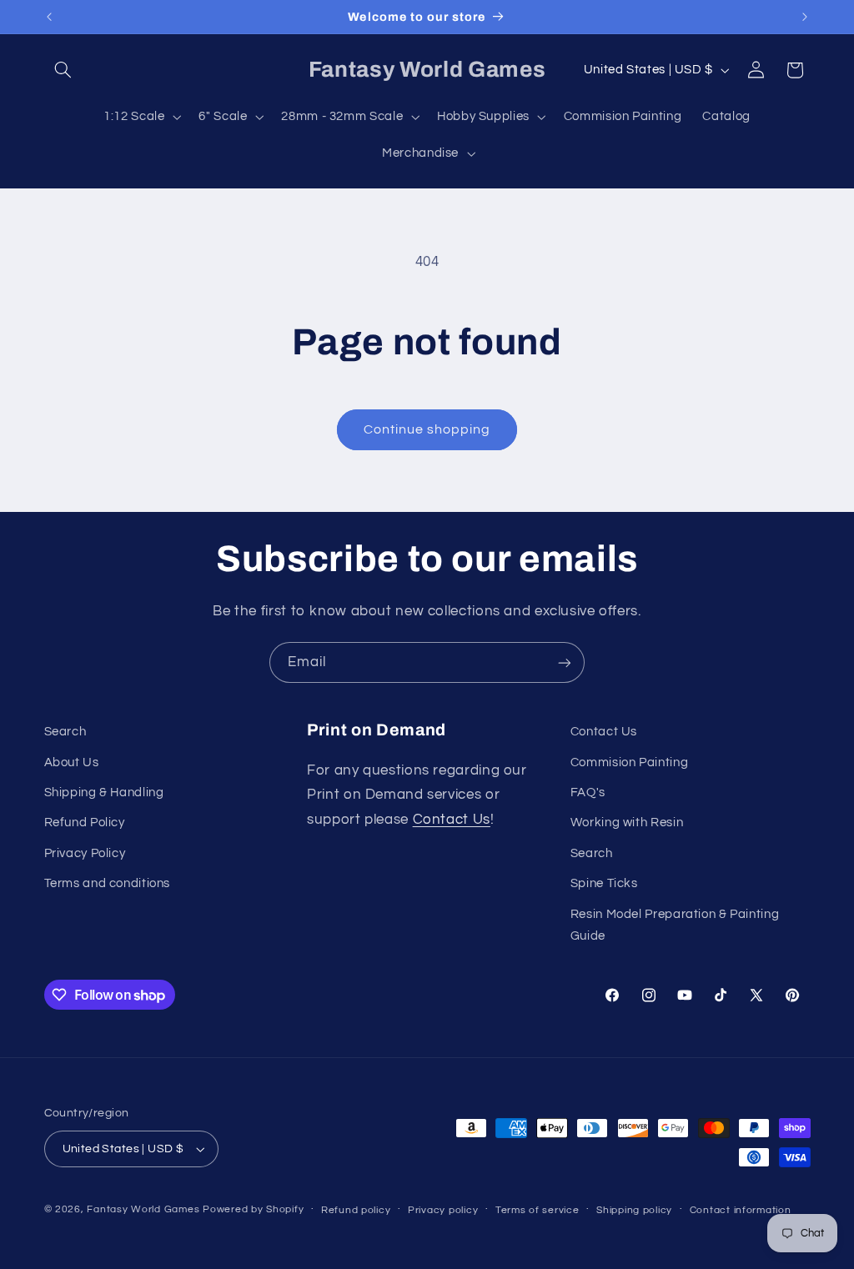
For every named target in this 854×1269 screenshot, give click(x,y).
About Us (71, 762)
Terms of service (537, 1210)
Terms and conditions (107, 883)
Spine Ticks (604, 883)
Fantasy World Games (143, 1209)
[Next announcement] (804, 16)
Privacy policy (443, 1210)
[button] (63, 70)
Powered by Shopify (253, 1209)
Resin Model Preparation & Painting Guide (674, 925)
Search (65, 731)
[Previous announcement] (49, 16)
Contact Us (451, 819)
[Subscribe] (564, 662)
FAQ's (587, 792)
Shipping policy (634, 1210)
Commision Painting (629, 762)
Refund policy (356, 1210)
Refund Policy (84, 822)
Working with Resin (626, 822)
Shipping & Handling (104, 792)
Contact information (740, 1210)
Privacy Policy (85, 853)
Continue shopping (427, 429)
